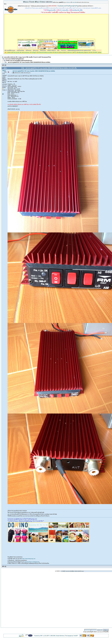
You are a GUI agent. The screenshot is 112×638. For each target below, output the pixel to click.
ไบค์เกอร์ (56, 52)
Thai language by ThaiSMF (71, 635)
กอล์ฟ (91, 52)
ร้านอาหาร (63, 50)
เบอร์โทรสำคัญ (20, 50)
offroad (61, 52)
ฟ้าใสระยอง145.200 (16, 52)
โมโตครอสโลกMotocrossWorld (45, 52)
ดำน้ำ (75, 52)
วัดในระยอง (28, 50)
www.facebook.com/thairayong (32, 561)
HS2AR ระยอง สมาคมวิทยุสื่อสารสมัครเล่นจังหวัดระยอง (19, 60)
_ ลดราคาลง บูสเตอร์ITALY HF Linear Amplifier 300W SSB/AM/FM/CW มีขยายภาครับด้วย (28, 62)
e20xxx (4, 70)
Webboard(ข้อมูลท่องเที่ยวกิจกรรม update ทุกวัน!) (79, 50)
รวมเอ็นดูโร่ (33, 52)
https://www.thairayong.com (28, 558)
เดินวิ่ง (65, 52)
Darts (100, 52)
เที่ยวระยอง (35, 50)
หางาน (94, 50)
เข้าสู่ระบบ (68, 2)
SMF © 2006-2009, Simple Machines (55, 635)
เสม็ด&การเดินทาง (51, 50)
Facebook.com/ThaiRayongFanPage (68, 6)
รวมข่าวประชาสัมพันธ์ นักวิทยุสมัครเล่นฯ (14, 58)
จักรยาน (70, 52)
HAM (9, 52)
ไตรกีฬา (96, 52)
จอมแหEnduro (26, 52)
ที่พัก (58, 50)
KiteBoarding (80, 52)
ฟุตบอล (86, 52)
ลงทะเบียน (74, 2)
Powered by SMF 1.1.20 (40, 635)
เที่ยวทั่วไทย (43, 50)
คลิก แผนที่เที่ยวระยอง (10, 50)
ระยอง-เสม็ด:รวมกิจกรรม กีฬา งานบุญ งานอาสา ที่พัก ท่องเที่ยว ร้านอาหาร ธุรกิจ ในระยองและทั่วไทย (27, 57)
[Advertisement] (56, 26)
